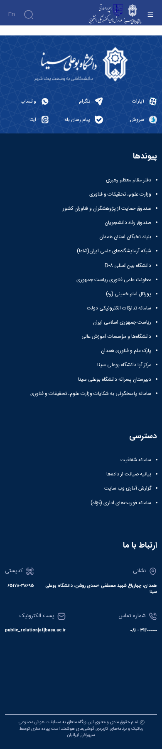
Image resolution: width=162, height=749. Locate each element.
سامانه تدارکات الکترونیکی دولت (119, 308)
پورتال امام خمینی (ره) (128, 294)
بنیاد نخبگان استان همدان (125, 237)
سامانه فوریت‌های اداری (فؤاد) (121, 503)
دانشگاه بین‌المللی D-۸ (128, 265)
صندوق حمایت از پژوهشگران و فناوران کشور (107, 208)
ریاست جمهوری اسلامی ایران (122, 322)
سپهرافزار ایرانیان (81, 735)
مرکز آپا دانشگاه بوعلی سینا (124, 365)
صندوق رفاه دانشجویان (128, 223)
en (11, 15)
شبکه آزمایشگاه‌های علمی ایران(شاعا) (114, 251)
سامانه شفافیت (135, 460)
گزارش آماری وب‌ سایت (127, 488)
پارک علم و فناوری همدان (126, 351)
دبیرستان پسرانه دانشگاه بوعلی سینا (114, 379)
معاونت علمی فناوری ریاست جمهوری (113, 280)
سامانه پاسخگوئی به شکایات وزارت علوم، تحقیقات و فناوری (90, 394)
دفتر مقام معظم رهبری (128, 180)
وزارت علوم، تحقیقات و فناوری (120, 194)
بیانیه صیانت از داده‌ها (128, 474)
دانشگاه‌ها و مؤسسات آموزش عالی (116, 336)
